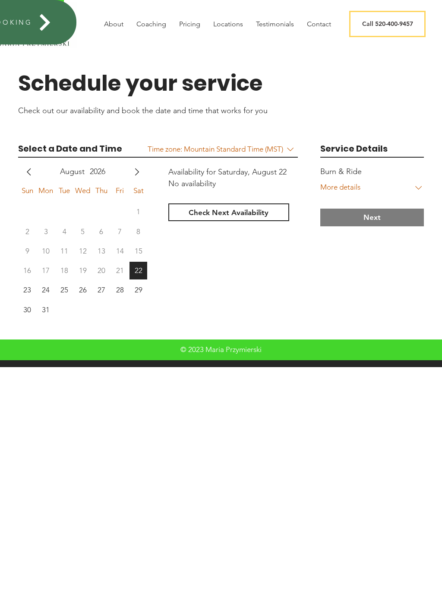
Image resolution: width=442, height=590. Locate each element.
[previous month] (29, 172)
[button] (387, 24)
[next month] (137, 172)
